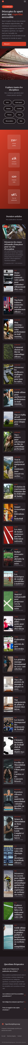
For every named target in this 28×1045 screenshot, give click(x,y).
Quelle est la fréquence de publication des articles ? (10, 970)
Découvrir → (7, 44)
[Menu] (24, 1)
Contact (20, 1036)
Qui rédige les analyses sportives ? (13, 1002)
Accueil (3, 1036)
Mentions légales (11, 1036)
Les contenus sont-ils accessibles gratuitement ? (12, 995)
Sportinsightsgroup (12, 1024)
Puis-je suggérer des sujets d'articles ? (11, 1009)
